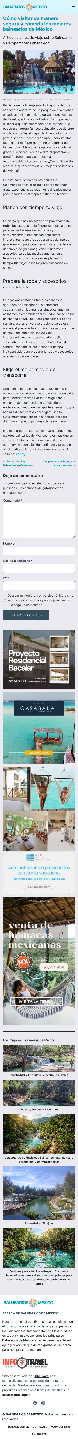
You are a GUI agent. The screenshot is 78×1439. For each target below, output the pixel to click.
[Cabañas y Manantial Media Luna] (39, 1093)
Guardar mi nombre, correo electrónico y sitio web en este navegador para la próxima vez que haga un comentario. (40, 600)
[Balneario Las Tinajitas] (39, 1193)
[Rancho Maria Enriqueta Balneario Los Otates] (39, 1059)
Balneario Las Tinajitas (39, 1223)
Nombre (10, 543)
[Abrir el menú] (73, 7)
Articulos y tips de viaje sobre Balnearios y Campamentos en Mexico (39, 99)
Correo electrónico (18, 561)
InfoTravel (41, 1376)
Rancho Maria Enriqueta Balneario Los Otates (39, 1075)
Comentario (12, 500)
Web (6, 578)
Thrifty (20, 454)
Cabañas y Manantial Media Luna (39, 1109)
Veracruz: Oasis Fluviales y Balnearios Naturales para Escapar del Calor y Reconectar (39, 1159)
